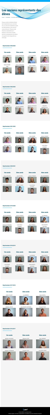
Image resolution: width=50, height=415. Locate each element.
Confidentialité (21, 413)
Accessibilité (26, 413)
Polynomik (40, 413)
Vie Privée (16, 413)
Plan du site (31, 413)
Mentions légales (11, 413)
